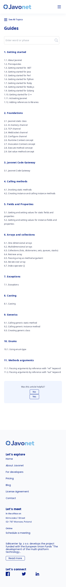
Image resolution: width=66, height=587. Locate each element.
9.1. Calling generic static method (20, 322)
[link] (17, 6)
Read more (15, 558)
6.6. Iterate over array (14, 261)
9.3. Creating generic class (17, 330)
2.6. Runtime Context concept (18, 140)
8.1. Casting (10, 303)
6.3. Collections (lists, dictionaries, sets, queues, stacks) (31, 250)
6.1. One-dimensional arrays (18, 243)
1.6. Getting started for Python (19, 79)
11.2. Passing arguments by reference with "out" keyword (32, 372)
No (34, 391)
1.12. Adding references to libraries (21, 102)
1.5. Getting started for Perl (17, 75)
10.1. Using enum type (15, 349)
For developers (14, 472)
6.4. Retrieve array (13, 254)
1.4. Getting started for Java (17, 71)
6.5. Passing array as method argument (23, 258)
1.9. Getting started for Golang (19, 90)
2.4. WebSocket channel (16, 132)
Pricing (10, 478)
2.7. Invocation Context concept (19, 144)
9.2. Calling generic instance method (22, 326)
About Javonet (15, 465)
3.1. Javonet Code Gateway (17, 170)
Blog (8, 485)
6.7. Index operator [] (14, 265)
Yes (34, 396)
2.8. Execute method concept (18, 147)
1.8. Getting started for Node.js (19, 86)
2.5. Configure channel (15, 136)
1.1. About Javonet (13, 60)
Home (9, 459)
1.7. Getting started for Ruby (18, 83)
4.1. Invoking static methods (18, 189)
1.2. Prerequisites (12, 64)
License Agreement (17, 491)
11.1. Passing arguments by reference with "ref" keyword (32, 368)
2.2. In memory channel (16, 125)
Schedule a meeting (18, 533)
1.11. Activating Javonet (15, 98)
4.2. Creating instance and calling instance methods (29, 193)
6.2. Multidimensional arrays (18, 246)
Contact (11, 498)
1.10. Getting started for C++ (18, 94)
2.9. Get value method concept (19, 151)
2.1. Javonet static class (15, 121)
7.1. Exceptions (11, 284)
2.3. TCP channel (12, 128)
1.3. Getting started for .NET (17, 67)
